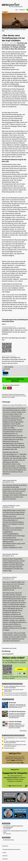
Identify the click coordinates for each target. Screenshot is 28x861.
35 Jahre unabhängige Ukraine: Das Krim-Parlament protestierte (15, 686)
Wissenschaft (12, 702)
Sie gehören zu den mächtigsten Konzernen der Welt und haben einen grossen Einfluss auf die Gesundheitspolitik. (17, 715)
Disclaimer (4, 855)
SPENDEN (5, 330)
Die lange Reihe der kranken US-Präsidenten (15, 695)
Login (16, 9)
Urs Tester (5, 43)
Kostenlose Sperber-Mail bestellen (15, 380)
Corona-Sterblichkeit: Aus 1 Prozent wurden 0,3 (15, 738)
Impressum (5, 859)
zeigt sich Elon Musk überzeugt (16, 60)
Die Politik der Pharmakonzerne (17, 711)
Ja (4, 388)
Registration (22, 9)
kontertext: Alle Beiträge (15, 721)
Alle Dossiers (23, 730)
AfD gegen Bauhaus (9, 748)
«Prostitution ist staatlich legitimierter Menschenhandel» (13, 826)
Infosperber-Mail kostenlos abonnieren (11, 849)
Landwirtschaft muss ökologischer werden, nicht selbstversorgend (15, 745)
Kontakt (4, 852)
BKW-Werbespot (19, 86)
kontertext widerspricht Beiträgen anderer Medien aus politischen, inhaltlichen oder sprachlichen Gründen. (17, 725)
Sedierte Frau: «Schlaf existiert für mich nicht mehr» (15, 831)
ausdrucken (7, 369)
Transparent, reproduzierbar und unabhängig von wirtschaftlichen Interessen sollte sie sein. (17, 706)
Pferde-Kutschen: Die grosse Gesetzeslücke (15, 693)
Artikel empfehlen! (8, 367)
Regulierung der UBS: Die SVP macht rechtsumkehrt (13, 690)
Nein (9, 388)
